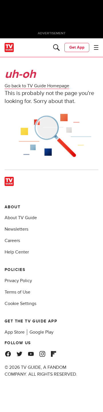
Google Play (41, 332)
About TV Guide (21, 218)
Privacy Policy (18, 281)
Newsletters (16, 229)
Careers (12, 240)
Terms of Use (17, 292)
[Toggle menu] (96, 47)
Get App (76, 47)
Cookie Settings (20, 303)
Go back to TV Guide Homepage (37, 86)
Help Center (17, 252)
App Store (15, 332)
